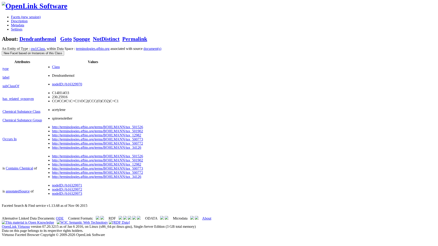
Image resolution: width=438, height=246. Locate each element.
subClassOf (11, 86)
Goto (66, 39)
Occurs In (10, 139)
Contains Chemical (19, 168)
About (206, 218)
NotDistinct (106, 39)
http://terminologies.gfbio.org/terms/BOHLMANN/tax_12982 (96, 135)
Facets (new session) (26, 17)
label (6, 77)
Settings (16, 29)
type (6, 69)
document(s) (152, 49)
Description (19, 21)
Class (56, 67)
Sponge (81, 39)
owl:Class (38, 49)
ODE (60, 218)
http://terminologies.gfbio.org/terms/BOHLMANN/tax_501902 (97, 131)
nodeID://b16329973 (67, 193)
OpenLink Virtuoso (16, 226)
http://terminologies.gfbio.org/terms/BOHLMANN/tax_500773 (97, 139)
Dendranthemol (37, 39)
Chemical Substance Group (22, 120)
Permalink (134, 39)
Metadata (17, 25)
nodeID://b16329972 (67, 189)
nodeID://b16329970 (67, 84)
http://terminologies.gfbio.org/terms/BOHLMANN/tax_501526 (97, 127)
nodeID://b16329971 (67, 185)
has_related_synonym (18, 99)
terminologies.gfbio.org (93, 49)
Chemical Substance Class (21, 111)
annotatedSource (18, 191)
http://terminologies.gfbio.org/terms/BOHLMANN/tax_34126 (96, 147)
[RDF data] (119, 222)
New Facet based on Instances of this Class (33, 53)
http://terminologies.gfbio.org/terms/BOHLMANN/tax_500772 (97, 143)
